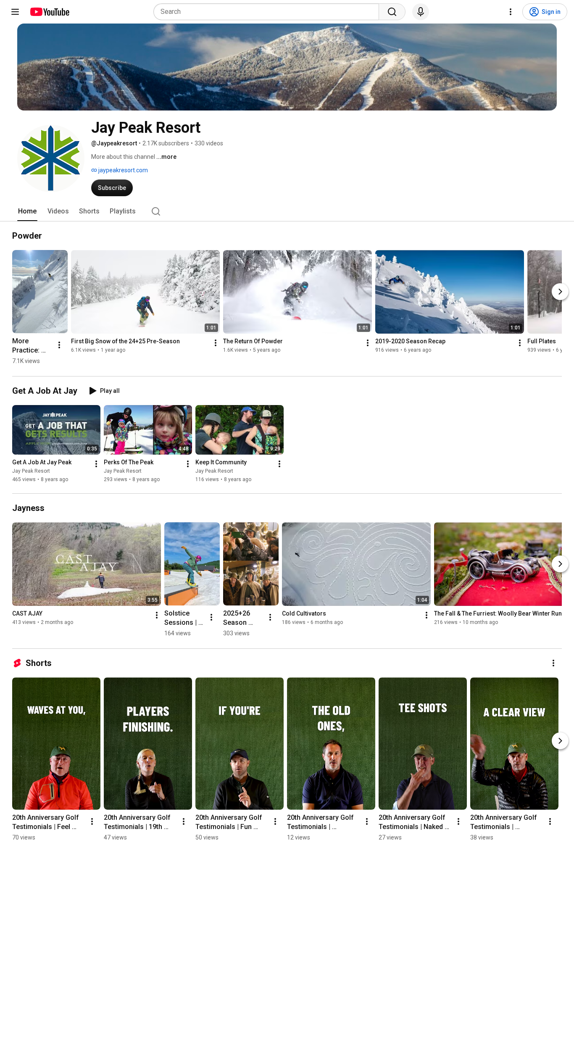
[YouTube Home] (49, 12)
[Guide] (15, 12)
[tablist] (287, 211)
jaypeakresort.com (122, 170)
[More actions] (59, 345)
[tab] (27, 211)
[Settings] (511, 12)
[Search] (392, 11)
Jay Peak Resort (31, 471)
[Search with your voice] (420, 11)
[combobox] (269, 12)
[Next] (560, 291)
